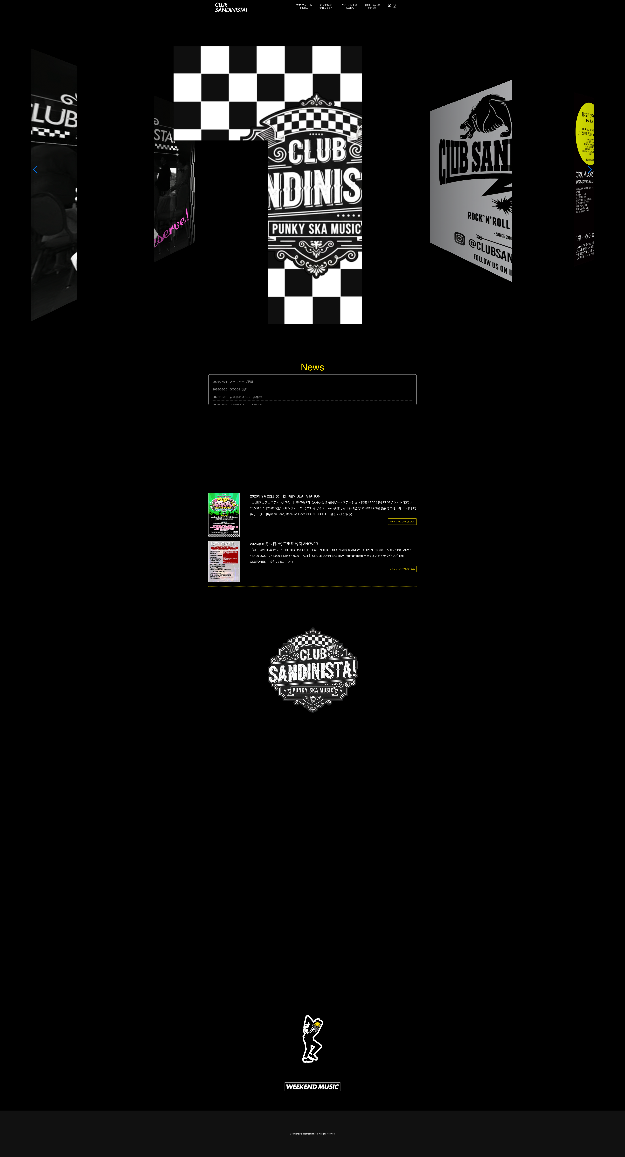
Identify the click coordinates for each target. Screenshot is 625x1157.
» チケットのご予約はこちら (402, 521)
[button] (35, 169)
